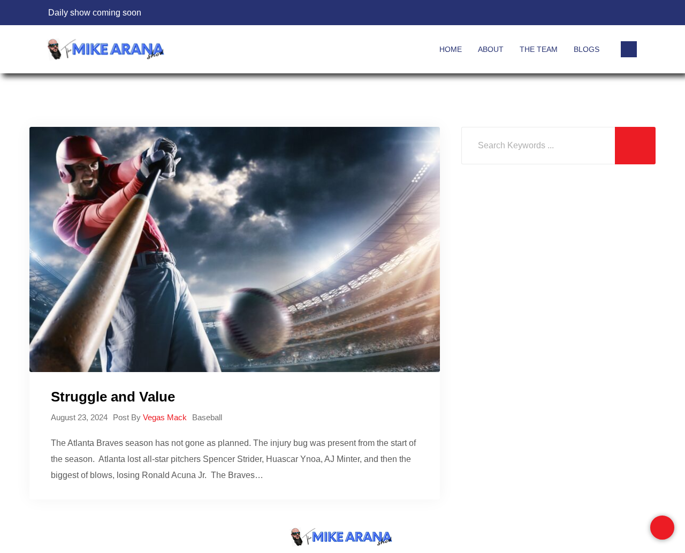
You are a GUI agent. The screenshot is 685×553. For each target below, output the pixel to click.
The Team (539, 49)
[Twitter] (609, 13)
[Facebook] (590, 13)
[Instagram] (628, 13)
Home (450, 49)
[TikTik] (570, 13)
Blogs (586, 49)
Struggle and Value (113, 397)
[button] (629, 49)
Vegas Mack (165, 417)
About (491, 49)
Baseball (207, 417)
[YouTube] (551, 13)
